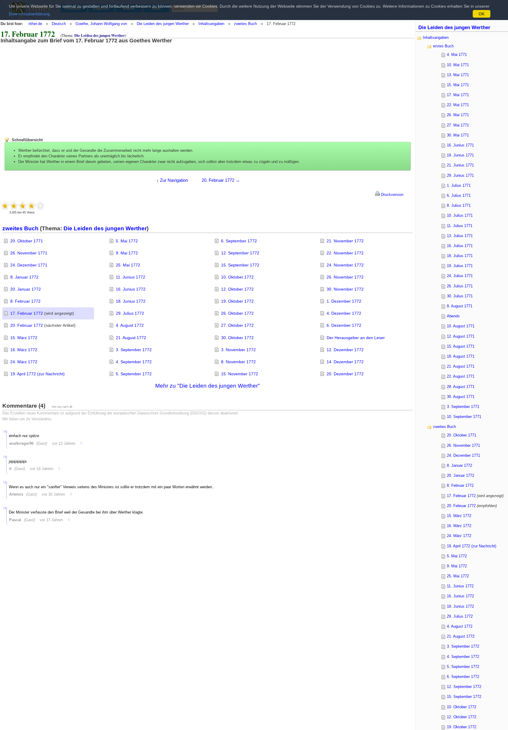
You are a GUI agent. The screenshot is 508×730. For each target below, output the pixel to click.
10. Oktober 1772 (237, 277)
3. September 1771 (463, 406)
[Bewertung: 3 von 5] (22, 205)
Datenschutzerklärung (29, 13)
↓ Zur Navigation (172, 180)
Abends (453, 316)
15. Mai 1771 (458, 85)
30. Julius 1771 (460, 296)
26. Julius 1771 (460, 286)
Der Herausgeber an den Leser (356, 337)
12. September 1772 (240, 253)
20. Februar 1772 (26, 325)
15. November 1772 (239, 373)
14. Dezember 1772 (345, 361)
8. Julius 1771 (459, 205)
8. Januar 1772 (24, 277)
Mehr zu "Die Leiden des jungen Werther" (207, 386)
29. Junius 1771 (460, 175)
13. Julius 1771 (460, 236)
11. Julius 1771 (459, 226)
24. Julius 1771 (460, 276)
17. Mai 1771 (458, 95)
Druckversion (391, 194)
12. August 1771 (460, 336)
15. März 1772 (23, 337)
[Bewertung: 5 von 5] (40, 205)
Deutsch (59, 23)
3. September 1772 (134, 349)
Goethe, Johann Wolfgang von (101, 23)
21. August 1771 (460, 366)
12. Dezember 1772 (345, 349)
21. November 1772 (345, 241)
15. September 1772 (240, 265)
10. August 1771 (460, 326)
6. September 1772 (239, 241)
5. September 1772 (134, 373)
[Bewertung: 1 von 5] (5, 205)
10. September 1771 (464, 416)
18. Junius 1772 (131, 301)
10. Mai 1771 (458, 65)
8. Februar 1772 (25, 301)
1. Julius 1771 (459, 185)
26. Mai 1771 (458, 115)
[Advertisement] (48, 84)
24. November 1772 (345, 265)
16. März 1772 (23, 349)
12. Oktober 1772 (237, 289)
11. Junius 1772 (130, 277)
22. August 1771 (460, 376)
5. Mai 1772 (127, 241)
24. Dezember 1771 (28, 265)
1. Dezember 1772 (344, 301)
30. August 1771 (460, 396)
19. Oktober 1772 (237, 301)
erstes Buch (443, 46)
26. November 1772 (345, 277)
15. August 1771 (460, 346)
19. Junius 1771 (460, 155)
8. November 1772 (238, 361)
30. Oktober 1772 (237, 337)
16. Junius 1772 (131, 289)
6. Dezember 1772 (344, 325)
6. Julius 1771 (459, 195)
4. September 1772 (134, 361)
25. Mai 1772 (128, 265)
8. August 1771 (459, 306)
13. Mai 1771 (458, 75)
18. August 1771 (460, 356)
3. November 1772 (238, 349)
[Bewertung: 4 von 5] (31, 205)
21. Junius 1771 (460, 165)
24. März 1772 (23, 361)
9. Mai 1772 (127, 253)
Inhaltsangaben (211, 23)
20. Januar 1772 (25, 289)
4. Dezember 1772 (344, 313)
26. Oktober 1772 (237, 313)
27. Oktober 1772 (237, 325)
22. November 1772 (345, 253)
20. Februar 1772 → (221, 180)
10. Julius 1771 (460, 215)
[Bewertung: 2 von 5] (13, 205)
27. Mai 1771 (458, 125)
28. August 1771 (460, 386)
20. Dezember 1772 (345, 373)
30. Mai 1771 (458, 135)
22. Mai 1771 (458, 105)
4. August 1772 (130, 325)
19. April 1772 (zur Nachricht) (37, 373)
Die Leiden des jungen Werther (163, 23)
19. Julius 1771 (460, 266)
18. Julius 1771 (460, 256)
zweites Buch (245, 23)
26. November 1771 (28, 253)
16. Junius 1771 (460, 145)
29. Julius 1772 (130, 313)
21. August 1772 (131, 337)
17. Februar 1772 (26, 313)
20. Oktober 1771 (26, 241)
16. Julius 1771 (460, 246)
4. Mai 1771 (457, 54)
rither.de (35, 23)
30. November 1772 (345, 289)
